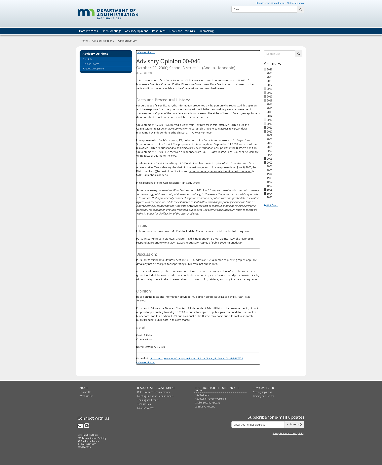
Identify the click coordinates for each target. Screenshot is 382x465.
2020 (269, 92)
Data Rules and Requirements (153, 392)
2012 (269, 123)
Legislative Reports (205, 406)
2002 (269, 162)
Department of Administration (270, 3)
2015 (269, 112)
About (84, 388)
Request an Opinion (93, 68)
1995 (269, 189)
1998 (269, 178)
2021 (269, 88)
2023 (269, 81)
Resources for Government (156, 388)
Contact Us (85, 392)
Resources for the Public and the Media (217, 389)
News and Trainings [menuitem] (182, 31)
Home (84, 40)
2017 (269, 104)
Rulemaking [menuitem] (206, 31)
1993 (269, 197)
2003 (269, 158)
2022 (269, 85)
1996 (269, 185)
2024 (269, 77)
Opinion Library (127, 40)
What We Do (86, 396)
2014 (269, 116)
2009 (269, 135)
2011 (269, 127)
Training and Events (147, 400)
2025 (269, 73)
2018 (269, 100)
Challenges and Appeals (207, 402)
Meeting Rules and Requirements (155, 396)
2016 (269, 108)
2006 (269, 147)
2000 (269, 170)
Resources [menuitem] (159, 31)
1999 (269, 174)
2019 (269, 96)
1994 (269, 193)
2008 (269, 139)
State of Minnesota (295, 3)
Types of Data (144, 404)
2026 (269, 69)
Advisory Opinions (103, 40)
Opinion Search (91, 64)
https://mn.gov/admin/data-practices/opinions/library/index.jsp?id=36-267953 (196, 358)
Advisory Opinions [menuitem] (136, 31)
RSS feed (272, 205)
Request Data (202, 394)
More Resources (145, 408)
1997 (269, 181)
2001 (269, 166)
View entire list (146, 52)
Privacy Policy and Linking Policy (288, 433)
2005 (269, 150)
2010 (269, 131)
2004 (269, 154)
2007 (269, 143)
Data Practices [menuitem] (88, 31)
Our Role (87, 59)
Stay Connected (263, 388)
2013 (269, 119)
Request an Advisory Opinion (210, 398)
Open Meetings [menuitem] (111, 31)
